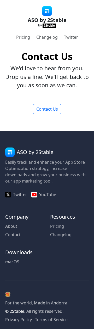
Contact (13, 234)
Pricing (23, 37)
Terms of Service (51, 319)
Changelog (47, 37)
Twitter (71, 37)
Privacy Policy (18, 319)
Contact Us (47, 109)
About (11, 226)
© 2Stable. (15, 311)
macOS (12, 262)
